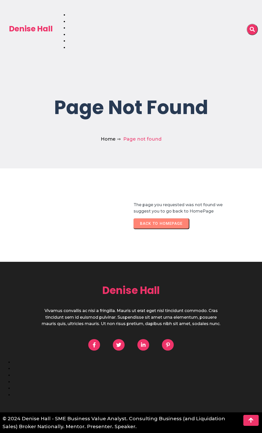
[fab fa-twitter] (119, 345)
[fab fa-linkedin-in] (143, 345)
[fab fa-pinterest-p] (168, 345)
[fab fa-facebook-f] (94, 345)
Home (108, 139)
